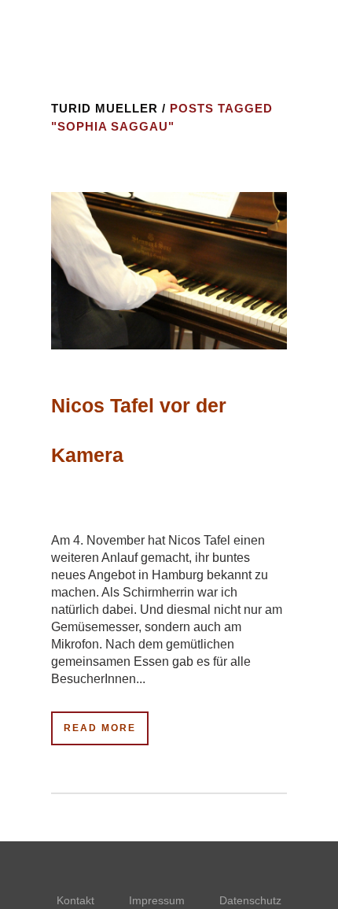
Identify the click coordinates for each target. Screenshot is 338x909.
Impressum (157, 900)
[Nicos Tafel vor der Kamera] (169, 270)
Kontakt (75, 900)
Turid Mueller (104, 108)
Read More (100, 727)
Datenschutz (250, 900)
